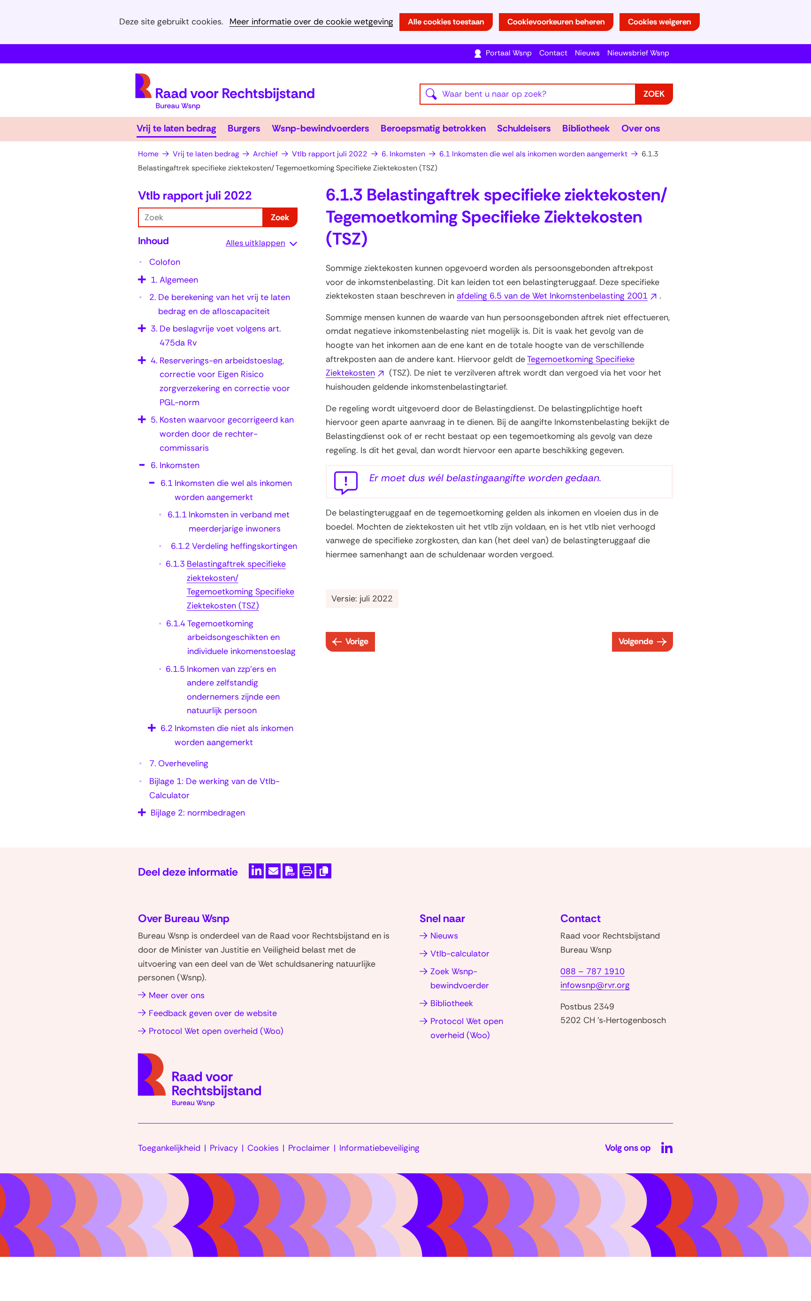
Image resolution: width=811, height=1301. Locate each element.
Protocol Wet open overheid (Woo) (216, 1031)
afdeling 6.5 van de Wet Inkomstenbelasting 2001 (558, 295)
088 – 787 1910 (592, 971)
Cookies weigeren (659, 21)
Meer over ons (177, 995)
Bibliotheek (586, 128)
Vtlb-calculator (460, 953)
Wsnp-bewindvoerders (320, 128)
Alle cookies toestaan (446, 21)
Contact (553, 53)
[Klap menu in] (141, 462)
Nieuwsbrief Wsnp (638, 53)
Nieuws (587, 53)
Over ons (640, 128)
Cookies (263, 1148)
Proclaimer (309, 1148)
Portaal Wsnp (509, 53)
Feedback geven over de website (213, 1013)
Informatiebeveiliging (379, 1148)
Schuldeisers (524, 128)
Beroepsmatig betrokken (433, 128)
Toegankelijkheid (169, 1148)
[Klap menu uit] (141, 276)
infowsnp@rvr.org (595, 985)
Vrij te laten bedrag (176, 128)
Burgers (244, 128)
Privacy (224, 1148)
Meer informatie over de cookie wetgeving (311, 21)
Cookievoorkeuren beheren (556, 21)
